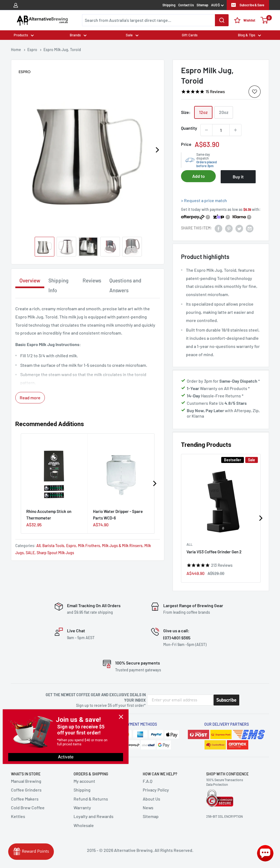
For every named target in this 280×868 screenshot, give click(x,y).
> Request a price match (204, 200)
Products (21, 35)
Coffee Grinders (26, 789)
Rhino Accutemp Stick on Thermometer (48, 514)
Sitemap (202, 5)
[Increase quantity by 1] (235, 130)
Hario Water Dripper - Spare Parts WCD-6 (118, 514)
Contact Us (186, 5)
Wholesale (84, 825)
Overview (29, 280)
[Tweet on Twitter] (239, 228)
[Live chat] (265, 853)
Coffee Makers (25, 798)
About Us (151, 798)
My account (84, 781)
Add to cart (198, 177)
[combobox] (155, 20)
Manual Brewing (26, 781)
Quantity (189, 128)
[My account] (15, 5)
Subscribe (226, 700)
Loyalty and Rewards (93, 816)
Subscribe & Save (252, 5)
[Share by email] (249, 228)
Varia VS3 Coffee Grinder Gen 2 (213, 552)
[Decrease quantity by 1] (206, 130)
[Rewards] (31, 851)
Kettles (18, 816)
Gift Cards (189, 35)
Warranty (82, 807)
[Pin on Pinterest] (229, 228)
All (189, 544)
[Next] (157, 150)
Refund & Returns (91, 798)
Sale (129, 35)
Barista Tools (53, 545)
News (148, 807)
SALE (30, 552)
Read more (30, 397)
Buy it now (238, 178)
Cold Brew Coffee (28, 807)
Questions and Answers (125, 285)
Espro (71, 545)
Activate (66, 757)
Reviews (92, 280)
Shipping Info (58, 285)
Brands (75, 35)
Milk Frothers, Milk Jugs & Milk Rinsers (110, 545)
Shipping (169, 5)
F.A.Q (147, 781)
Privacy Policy (156, 789)
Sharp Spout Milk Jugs (55, 552)
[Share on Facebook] (218, 228)
